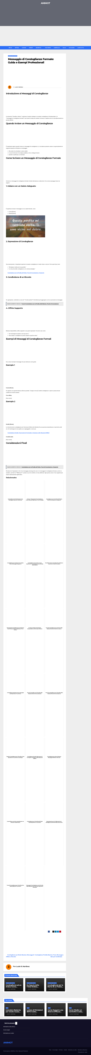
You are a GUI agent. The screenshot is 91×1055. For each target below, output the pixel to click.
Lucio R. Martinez (19, 87)
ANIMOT (45, 3)
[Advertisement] (45, 14)
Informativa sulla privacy (9, 1026)
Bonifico (39, 47)
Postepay (48, 47)
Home (50, 1049)
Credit (31, 47)
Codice (24, 47)
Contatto (80, 47)
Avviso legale (6, 1029)
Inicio (10, 47)
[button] (87, 47)
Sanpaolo (57, 47)
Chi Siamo (72, 47)
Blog (64, 47)
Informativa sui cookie (8, 1033)
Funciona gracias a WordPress (9, 1051)
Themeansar (25, 1051)
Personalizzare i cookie (82, 1052)
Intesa (17, 47)
